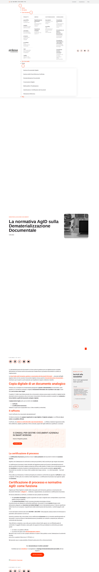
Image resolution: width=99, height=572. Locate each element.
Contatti (74, 1)
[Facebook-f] (88, 51)
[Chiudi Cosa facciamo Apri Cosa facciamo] (31, 12)
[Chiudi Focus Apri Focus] (23, 65)
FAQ (88, 1)
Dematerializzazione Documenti (19, 217)
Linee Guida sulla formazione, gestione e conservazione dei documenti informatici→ (31, 376)
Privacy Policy (79, 394)
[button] (10, 361)
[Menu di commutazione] (20, 5)
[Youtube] (85, 51)
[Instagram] (81, 51)
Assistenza (81, 1)
